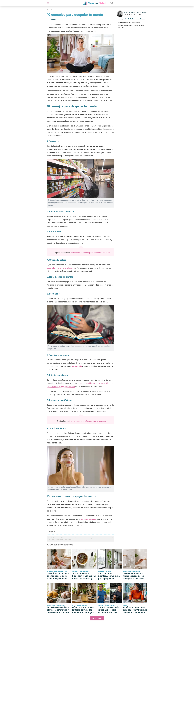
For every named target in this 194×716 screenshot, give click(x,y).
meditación (77, 366)
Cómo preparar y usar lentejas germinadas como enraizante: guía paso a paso (83, 610)
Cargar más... (97, 618)
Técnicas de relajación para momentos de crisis (90, 253)
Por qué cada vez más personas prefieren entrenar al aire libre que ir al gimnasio (110, 610)
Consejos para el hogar (81, 571)
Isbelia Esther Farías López (134, 15)
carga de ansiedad (88, 519)
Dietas (125, 605)
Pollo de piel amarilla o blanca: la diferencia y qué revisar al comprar (58, 610)
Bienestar (50, 10)
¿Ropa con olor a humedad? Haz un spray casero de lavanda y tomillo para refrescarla (84, 576)
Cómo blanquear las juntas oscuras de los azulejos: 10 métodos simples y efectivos (133, 576)
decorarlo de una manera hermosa (61, 268)
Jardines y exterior (105, 571)
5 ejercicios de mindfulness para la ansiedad (87, 421)
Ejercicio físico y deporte (107, 605)
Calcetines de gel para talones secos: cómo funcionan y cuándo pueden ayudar (58, 576)
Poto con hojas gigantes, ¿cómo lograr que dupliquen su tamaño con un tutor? (109, 576)
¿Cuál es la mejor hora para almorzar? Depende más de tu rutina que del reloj (135, 610)
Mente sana (58, 10)
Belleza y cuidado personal (57, 571)
